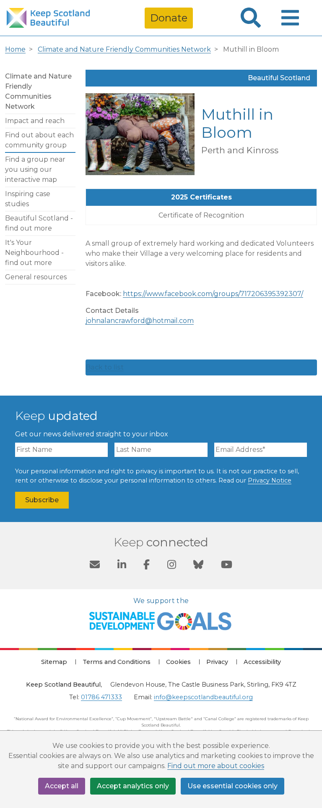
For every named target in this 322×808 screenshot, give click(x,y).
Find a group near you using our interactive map (35, 169)
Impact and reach (35, 121)
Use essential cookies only (232, 786)
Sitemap (54, 662)
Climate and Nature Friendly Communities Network (124, 49)
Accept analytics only (133, 786)
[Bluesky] (198, 566)
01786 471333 (101, 697)
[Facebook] (146, 566)
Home (15, 49)
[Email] (94, 566)
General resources (36, 277)
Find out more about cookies (215, 766)
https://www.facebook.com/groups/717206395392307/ (213, 294)
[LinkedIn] (122, 566)
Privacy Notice (269, 480)
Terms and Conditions (117, 662)
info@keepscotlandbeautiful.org (203, 697)
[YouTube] (226, 566)
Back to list (105, 367)
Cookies (178, 662)
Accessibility (262, 662)
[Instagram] (172, 566)
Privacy (217, 662)
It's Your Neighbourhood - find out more (34, 253)
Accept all (61, 786)
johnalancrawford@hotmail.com (140, 321)
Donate (168, 18)
